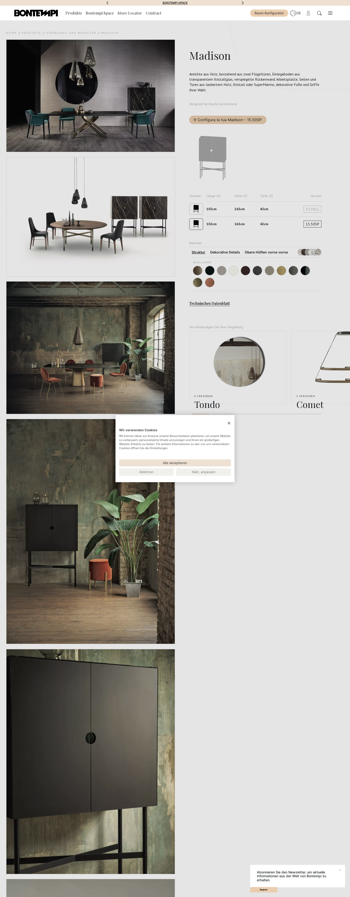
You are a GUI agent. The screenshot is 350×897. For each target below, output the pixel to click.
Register (264, 889)
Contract (153, 12)
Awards (175, 3)
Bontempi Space (100, 12)
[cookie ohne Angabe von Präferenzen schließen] (229, 423)
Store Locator (130, 12)
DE (298, 13)
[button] (107, 3)
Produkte (73, 12)
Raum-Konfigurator (269, 13)
